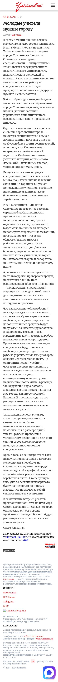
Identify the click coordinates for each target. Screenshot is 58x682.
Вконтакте (9, 592)
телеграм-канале (15, 536)
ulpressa (16, 34)
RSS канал (9, 597)
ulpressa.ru (8, 579)
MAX (25, 540)
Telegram (8, 601)
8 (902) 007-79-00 (33, 636)
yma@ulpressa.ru (44, 639)
